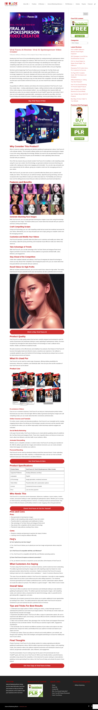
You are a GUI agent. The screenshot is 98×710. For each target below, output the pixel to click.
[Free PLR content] (79, 28)
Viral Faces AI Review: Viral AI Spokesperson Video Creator (35, 51)
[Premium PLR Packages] (79, 124)
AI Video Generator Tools (44, 54)
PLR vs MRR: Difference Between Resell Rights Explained (77, 51)
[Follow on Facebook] (89, 706)
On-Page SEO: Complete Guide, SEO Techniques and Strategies (78, 75)
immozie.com (23, 706)
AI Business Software (15, 54)
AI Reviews (23, 54)
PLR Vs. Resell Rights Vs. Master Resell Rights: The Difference (78, 63)
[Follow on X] (92, 706)
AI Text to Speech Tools (32, 54)
